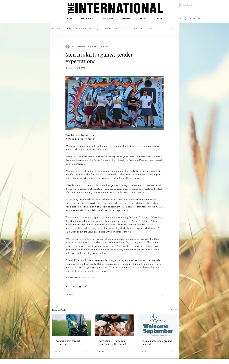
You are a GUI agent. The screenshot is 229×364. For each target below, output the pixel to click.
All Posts (56, 28)
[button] (173, 28)
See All (174, 309)
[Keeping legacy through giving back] (71, 325)
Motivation (137, 28)
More (150, 28)
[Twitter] (194, 18)
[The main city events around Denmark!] (157, 325)
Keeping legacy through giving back (68, 342)
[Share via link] (86, 286)
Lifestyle (107, 28)
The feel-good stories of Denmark (80, 277)
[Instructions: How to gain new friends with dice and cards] (114, 325)
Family (68, 28)
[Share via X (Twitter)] (73, 286)
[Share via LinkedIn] (79, 286)
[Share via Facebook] (66, 286)
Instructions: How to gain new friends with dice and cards (112, 342)
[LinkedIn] (189, 18)
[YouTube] (198, 18)
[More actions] (162, 46)
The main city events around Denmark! (157, 342)
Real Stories (121, 28)
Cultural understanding (87, 28)
